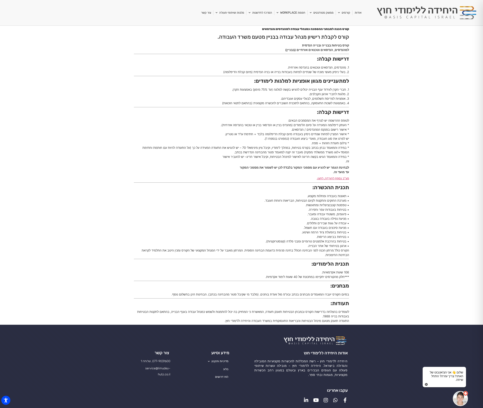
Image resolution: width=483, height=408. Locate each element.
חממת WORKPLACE (292, 12)
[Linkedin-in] (306, 400)
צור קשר (206, 12)
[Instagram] (326, 400)
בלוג (225, 369)
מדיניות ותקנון (220, 361)
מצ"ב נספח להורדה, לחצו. (333, 178)
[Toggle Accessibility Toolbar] (6, 400)
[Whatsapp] (335, 400)
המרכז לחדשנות (262, 12)
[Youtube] (316, 400)
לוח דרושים (221, 377)
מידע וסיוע (220, 352)
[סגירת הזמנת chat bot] (426, 384)
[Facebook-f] (345, 400)
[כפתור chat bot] (460, 398)
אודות (358, 12)
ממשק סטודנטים (323, 12)
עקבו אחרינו (337, 390)
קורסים (346, 12)
